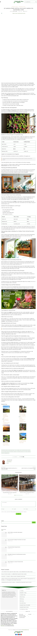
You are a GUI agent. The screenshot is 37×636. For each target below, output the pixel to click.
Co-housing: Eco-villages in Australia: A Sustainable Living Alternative (15, 576)
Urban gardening (28, 451)
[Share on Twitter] (21, 456)
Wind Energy (22, 598)
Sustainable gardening (13, 451)
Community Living (22, 594)
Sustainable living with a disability (25, 605)
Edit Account (21, 614)
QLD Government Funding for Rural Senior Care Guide (17, 539)
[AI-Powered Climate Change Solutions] (4, 549)
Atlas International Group (25, 629)
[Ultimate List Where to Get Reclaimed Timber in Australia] (27, 482)
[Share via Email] (23, 456)
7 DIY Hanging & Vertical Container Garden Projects (13, 579)
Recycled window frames (5, 451)
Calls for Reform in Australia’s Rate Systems (15, 532)
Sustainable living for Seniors (24, 607)
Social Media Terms (22, 615)
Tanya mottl (3, 576)
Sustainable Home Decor (21, 451)
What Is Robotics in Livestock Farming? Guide (15, 561)
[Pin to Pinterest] (22, 456)
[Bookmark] (17, 475)
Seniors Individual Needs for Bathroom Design (25, 571)
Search (2, 520)
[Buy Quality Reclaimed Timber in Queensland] (9, 482)
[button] (2, 485)
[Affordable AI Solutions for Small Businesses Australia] (4, 556)
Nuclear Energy (22, 596)
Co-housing (21, 590)
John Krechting (15, 11)
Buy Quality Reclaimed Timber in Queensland (9, 492)
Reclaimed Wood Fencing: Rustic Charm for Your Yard (23, 582)
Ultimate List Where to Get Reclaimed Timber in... (27, 492)
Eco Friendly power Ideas (24, 609)
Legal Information (22, 617)
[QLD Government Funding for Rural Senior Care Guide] (4, 542)
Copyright (29, 614)
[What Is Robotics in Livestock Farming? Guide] (4, 564)
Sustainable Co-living (23, 592)
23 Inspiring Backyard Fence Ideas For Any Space (8, 582)
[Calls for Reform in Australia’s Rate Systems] (4, 534)
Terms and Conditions (22, 616)
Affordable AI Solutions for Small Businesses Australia (17, 554)
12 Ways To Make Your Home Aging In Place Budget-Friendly (9, 571)
